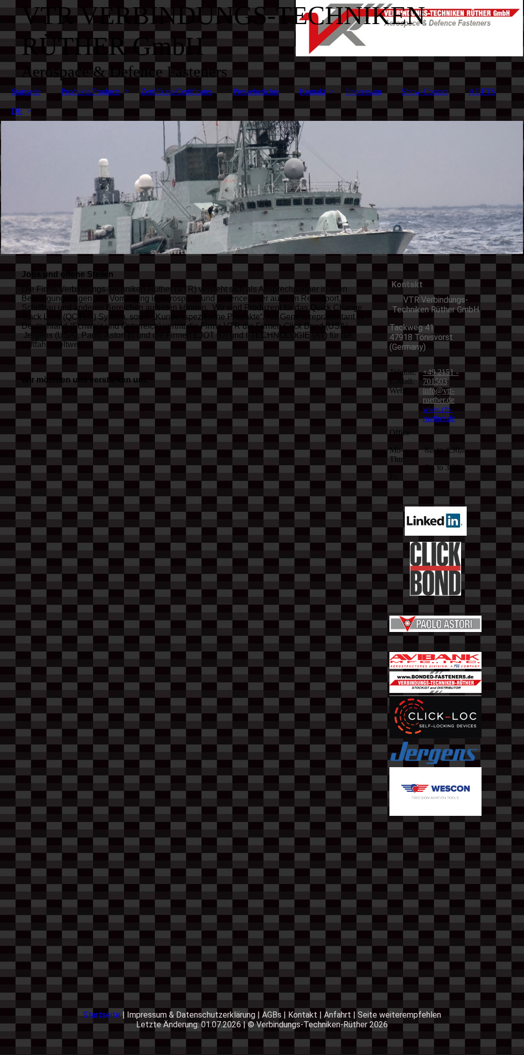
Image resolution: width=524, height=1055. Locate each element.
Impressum (363, 91)
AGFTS (482, 91)
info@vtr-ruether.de (438, 395)
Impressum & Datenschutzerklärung (191, 1015)
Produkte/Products (90, 91)
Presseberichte (256, 91)
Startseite (25, 91)
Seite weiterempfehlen (399, 1015)
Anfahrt (338, 1015)
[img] (262, 187)
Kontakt (312, 91)
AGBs (271, 1015)
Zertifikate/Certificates (176, 91)
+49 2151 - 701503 (440, 377)
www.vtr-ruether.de (439, 414)
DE (17, 111)
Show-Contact (425, 91)
